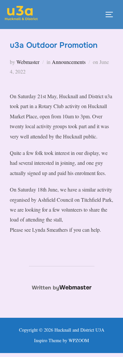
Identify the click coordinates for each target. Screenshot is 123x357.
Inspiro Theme (47, 340)
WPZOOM (79, 340)
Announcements (69, 61)
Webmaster (27, 61)
